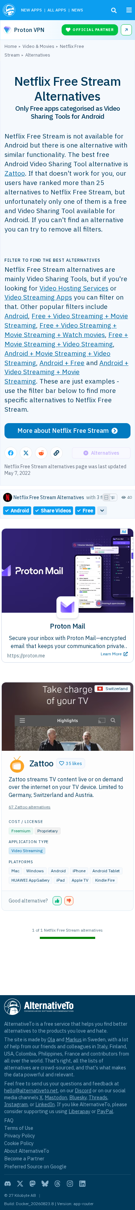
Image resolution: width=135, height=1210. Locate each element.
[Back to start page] (9, 10)
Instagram (16, 1104)
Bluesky (78, 1097)
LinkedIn (45, 1104)
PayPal (105, 1111)
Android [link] (20, 510)
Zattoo (14, 173)
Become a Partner (24, 1158)
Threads (98, 1097)
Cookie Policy (19, 1143)
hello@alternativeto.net (31, 1090)
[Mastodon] (32, 1183)
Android (16, 315)
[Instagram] (69, 1183)
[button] (70, 763)
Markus (73, 1039)
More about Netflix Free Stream (63, 431)
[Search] (114, 10)
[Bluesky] (45, 1183)
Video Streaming (27, 850)
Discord (83, 1090)
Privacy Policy (19, 1135)
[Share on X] (26, 453)
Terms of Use (18, 1128)
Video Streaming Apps (38, 297)
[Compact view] (113, 497)
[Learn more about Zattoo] (17, 764)
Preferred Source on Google (35, 1166)
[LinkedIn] (82, 1183)
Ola (51, 1039)
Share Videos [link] (56, 510)
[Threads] (57, 1183)
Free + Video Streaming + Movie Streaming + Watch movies (60, 330)
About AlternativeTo (26, 1151)
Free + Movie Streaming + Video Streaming (66, 339)
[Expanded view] (106, 497)
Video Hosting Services (73, 288)
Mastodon (56, 1097)
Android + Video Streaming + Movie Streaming (66, 372)
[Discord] (7, 1183)
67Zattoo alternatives (30, 806)
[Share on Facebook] (10, 453)
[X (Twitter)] (20, 1183)
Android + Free (61, 362)
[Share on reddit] (41, 453)
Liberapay (79, 1111)
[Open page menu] (129, 10)
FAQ (9, 1120)
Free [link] (88, 510)
